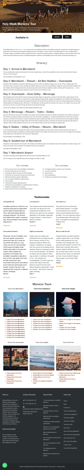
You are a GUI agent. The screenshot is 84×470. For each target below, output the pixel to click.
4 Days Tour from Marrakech (15, 323)
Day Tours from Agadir (70, 441)
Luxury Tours (57, 3)
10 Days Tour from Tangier (67, 327)
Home (31, 3)
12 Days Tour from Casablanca (42, 325)
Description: (42, 45)
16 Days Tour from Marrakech (16, 337)
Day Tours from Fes (69, 438)
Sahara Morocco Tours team (47, 466)
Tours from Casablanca (70, 414)
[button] (4, 465)
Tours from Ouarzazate (70, 448)
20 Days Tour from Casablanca (42, 329)
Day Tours (38, 3)
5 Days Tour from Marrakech (15, 325)
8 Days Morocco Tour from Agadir (43, 375)
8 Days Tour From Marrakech (16, 329)
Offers (65, 3)
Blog (71, 3)
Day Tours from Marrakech (71, 431)
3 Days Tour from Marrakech (15, 321)
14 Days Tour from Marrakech (16, 335)
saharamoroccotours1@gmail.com (33, 409)
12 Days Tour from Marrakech (16, 333)
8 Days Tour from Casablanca (42, 321)
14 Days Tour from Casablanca (42, 327)
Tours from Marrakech (70, 411)
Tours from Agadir (69, 418)
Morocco (21, 49)
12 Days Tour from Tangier (67, 329)
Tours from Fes (68, 424)
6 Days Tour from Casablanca (42, 319)
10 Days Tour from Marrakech (16, 331)
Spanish (57, 37)
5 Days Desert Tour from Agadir (42, 373)
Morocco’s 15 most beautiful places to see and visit (51, 428)
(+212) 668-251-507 (30, 400)
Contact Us (77, 3)
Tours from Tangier (69, 421)
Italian (67, 37)
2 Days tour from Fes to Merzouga (69, 373)
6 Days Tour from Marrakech (15, 327)
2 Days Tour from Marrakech (15, 319)
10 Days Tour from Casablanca (42, 323)
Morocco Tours (48, 3)
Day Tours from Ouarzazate (72, 434)
